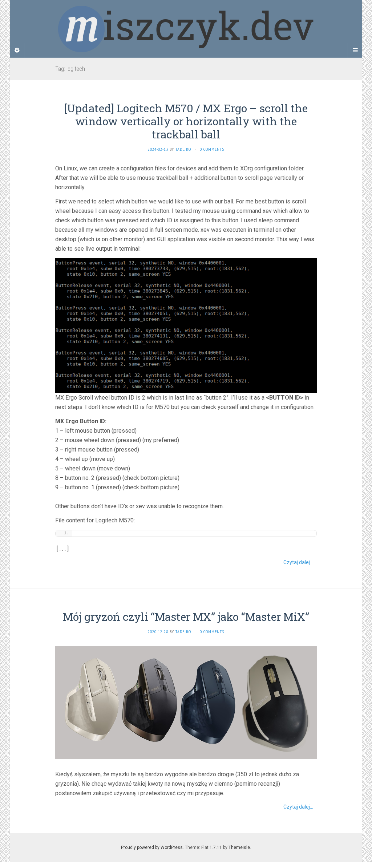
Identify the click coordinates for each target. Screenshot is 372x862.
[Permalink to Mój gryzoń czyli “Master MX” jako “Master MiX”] (186, 702)
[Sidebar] (17, 50)
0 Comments (212, 149)
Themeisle (239, 847)
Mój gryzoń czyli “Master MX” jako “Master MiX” (186, 617)
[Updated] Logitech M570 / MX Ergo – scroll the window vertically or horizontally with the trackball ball (186, 121)
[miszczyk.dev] (186, 28)
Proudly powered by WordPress (152, 847)
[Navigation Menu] (355, 50)
